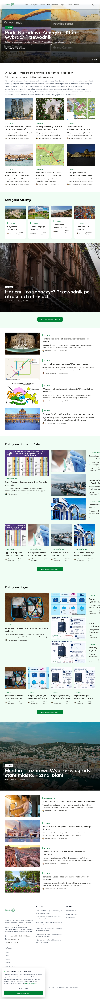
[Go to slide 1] (92, 59)
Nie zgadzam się (23, 988)
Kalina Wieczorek (10, 48)
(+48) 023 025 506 (13, 939)
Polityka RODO (50, 987)
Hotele (70, 5)
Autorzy (69, 906)
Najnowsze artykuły (31, 5)
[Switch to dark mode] (93, 4)
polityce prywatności (30, 983)
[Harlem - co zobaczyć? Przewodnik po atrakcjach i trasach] (50, 277)
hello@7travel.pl (13, 942)
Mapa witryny (74, 987)
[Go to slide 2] (94, 59)
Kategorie (9, 948)
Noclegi (76, 5)
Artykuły (39, 906)
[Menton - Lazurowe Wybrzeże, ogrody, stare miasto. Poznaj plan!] (50, 756)
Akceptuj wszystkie (23, 993)
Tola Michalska (70, 918)
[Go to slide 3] (96, 59)
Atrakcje (42, 5)
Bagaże (62, 5)
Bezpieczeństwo (52, 5)
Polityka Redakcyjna (62, 987)
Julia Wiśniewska (10, 301)
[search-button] (88, 5)
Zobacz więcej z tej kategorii (49, 319)
